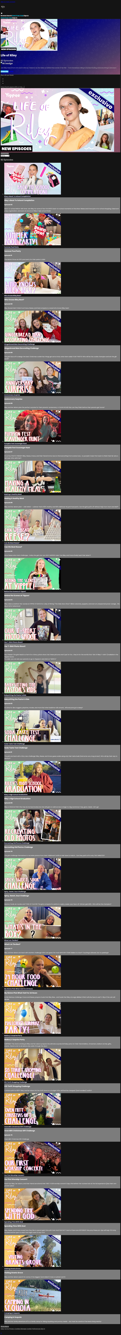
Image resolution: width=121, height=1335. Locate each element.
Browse (3, 16)
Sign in (26, 16)
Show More (5, 1327)
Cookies (17, 1329)
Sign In (14, 18)
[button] (1, 13)
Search (9, 16)
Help (2, 1329)
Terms (6, 1329)
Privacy (12, 1329)
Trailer (10, 71)
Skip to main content (8, 2)
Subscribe (4, 71)
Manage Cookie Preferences (30, 1329)
